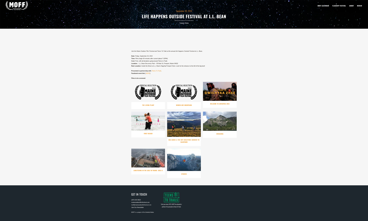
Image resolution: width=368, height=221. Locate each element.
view (148, 91)
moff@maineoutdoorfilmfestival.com (141, 205)
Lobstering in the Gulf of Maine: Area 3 (148, 170)
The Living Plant (148, 105)
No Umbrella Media (148, 212)
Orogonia (219, 134)
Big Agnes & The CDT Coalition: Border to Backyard (184, 141)
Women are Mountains (184, 105)
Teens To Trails (156, 71)
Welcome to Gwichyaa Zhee (220, 104)
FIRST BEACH (148, 133)
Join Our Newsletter (137, 207)
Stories (184, 174)
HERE (148, 73)
